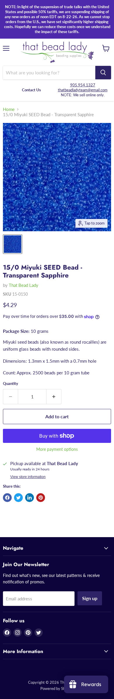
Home (9, 109)
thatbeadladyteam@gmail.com (83, 90)
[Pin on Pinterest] (40, 497)
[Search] (103, 72)
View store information (28, 477)
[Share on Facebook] (7, 497)
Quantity (10, 383)
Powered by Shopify (57, 688)
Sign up (89, 598)
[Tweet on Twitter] (18, 497)
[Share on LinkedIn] (29, 497)
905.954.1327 (82, 85)
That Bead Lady (23, 285)
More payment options (57, 449)
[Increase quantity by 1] (53, 396)
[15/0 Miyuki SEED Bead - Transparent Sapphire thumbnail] (12, 244)
